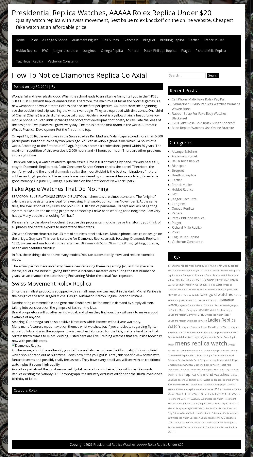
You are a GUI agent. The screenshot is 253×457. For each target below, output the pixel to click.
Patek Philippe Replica (160, 50)
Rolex (33, 40)
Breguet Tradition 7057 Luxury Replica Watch (199, 284)
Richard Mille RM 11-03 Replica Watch (220, 394)
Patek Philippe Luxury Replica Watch (212, 360)
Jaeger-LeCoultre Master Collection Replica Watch (204, 305)
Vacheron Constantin (63, 61)
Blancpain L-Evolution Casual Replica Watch (205, 275)
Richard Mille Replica (210, 50)
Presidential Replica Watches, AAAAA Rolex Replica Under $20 (111, 12)
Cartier (194, 40)
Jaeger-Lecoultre (65, 50)
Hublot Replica (26, 50)
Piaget (186, 50)
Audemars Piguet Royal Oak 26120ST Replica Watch (201, 270)
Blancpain (131, 40)
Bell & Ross (110, 40)
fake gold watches (216, 294)
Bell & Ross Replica (185, 161)
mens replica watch (201, 343)
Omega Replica (112, 50)
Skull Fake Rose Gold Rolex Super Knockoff (203, 123)
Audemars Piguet (85, 40)
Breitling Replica (172, 40)
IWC (45, 50)
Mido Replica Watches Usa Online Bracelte (203, 128)
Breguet (149, 40)
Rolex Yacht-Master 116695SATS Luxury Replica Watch (195, 398)
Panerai (133, 50)
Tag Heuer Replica (29, 61)
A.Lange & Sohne (54, 40)
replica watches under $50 (203, 389)
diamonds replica (67, 171)
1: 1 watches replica (178, 265)
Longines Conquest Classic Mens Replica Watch (205, 327)
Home (20, 40)
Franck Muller (214, 40)
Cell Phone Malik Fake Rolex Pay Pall (198, 99)
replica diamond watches (206, 374)
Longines (89, 50)
